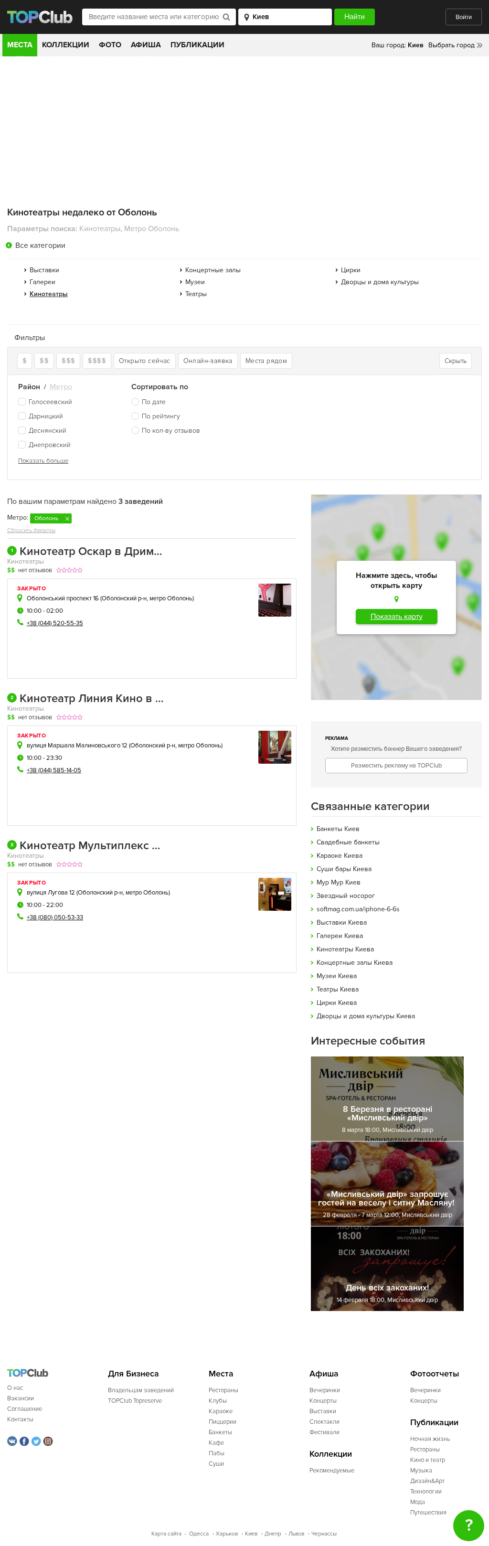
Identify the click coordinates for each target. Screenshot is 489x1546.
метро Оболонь (170, 598)
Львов (296, 1533)
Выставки (44, 270)
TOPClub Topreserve (135, 1401)
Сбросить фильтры (31, 530)
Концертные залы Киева (355, 963)
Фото (110, 45)
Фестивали (324, 1432)
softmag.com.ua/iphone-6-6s (358, 909)
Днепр (273, 1533)
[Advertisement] (244, 128)
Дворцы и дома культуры (380, 282)
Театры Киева (338, 989)
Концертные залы (213, 270)
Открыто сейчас (144, 361)
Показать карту (397, 616)
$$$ (68, 361)
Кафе (216, 1443)
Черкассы (324, 1533)
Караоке (221, 1411)
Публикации (197, 45)
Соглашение (24, 1409)
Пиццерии (222, 1422)
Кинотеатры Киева (345, 949)
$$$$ (97, 361)
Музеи (195, 282)
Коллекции (65, 45)
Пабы (216, 1453)
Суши (216, 1464)
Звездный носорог (346, 896)
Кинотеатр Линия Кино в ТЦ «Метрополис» (88, 698)
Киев (251, 1533)
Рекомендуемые (331, 1470)
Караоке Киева (339, 856)
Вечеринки (324, 1390)
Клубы (218, 1401)
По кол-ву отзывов (171, 430)
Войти (464, 17)
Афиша (146, 45)
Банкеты (220, 1432)
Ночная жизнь (430, 1439)
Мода (417, 1502)
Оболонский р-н (124, 598)
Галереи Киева (340, 936)
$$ (44, 361)
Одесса (199, 1533)
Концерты (323, 1401)
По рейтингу (161, 416)
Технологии (426, 1491)
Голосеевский (50, 402)
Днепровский (50, 445)
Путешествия (428, 1512)
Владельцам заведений (141, 1390)
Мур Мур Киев (339, 882)
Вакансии (20, 1398)
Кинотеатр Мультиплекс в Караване (88, 846)
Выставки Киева (342, 922)
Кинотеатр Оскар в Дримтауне (88, 551)
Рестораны (223, 1390)
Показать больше (43, 461)
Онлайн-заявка (208, 361)
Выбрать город (451, 45)
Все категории (40, 245)
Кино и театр (427, 1460)
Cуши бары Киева (344, 869)
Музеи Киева (337, 976)
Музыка (421, 1470)
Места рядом (266, 361)
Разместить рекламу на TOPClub (396, 765)
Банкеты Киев (338, 829)
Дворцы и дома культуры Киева (366, 1016)
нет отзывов (35, 570)
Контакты (20, 1419)
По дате (154, 402)
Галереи (42, 282)
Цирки (351, 270)
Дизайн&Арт (427, 1481)
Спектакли (324, 1422)
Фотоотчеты (434, 1374)
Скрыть (456, 361)
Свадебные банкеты (348, 842)
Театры (196, 294)
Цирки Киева (337, 1003)
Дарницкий (46, 416)
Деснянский (47, 430)
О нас (15, 1388)
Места (19, 45)
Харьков (227, 1533)
